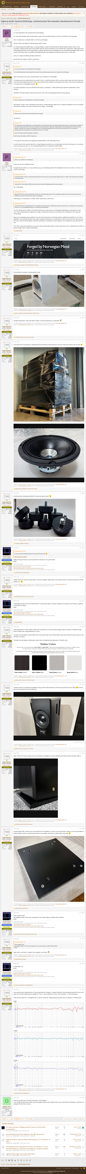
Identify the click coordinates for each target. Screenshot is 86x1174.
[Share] (80, 30)
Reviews (16, 6)
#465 (83, 269)
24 (17, 26)
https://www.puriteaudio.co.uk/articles (22, 567)
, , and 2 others (26, 934)
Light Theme (5, 1168)
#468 (83, 493)
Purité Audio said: (19, 942)
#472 (83, 626)
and (22, 572)
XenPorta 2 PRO (36, 1172)
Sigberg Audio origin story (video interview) (20, 1154)
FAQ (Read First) (7, 6)
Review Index (25, 6)
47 (27, 26)
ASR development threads (25, 150)
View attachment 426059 (21, 556)
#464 (83, 235)
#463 (83, 154)
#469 (83, 547)
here (78, 13)
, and (22, 543)
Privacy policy (75, 1168)
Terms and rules (67, 1168)
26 (22, 26)
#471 (83, 601)
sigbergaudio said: (19, 157)
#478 (83, 963)
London (10, 570)
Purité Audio (9, 1130)
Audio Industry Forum (24, 1130)
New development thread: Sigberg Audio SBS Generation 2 (25, 1134)
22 (11, 26)
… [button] (9, 26)
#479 (83, 989)
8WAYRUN (51, 1172)
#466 (83, 317)
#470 (83, 577)
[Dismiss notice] (83, 13)
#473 (83, 684)
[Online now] (7, 70)
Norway (10, 83)
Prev (4, 26)
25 (19, 26)
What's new (42, 6)
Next (31, 26)
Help (81, 1168)
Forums (33, 6)
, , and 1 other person (27, 313)
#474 (83, 753)
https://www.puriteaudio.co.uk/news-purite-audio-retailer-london (29, 568)
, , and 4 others (27, 265)
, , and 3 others (25, 748)
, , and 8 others (26, 488)
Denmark (9, 1115)
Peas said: (17, 66)
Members (60, 6)
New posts (3, 9)
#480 (83, 1097)
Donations (52, 6)
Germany (9, 46)
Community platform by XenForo (34, 1171)
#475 (83, 828)
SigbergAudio (5, 23)
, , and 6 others (25, 337)
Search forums (11, 9)
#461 (83, 30)
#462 (83, 63)
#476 (83, 912)
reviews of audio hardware (31, 13)
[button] (47, 6)
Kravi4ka (79, 1128)
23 (14, 26)
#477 (83, 938)
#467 (83, 341)
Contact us (59, 1168)
